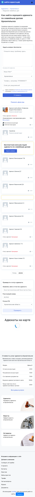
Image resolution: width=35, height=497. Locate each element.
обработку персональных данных (23, 89)
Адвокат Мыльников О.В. (16, 216)
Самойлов (12, 131)
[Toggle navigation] (32, 2)
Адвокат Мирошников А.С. (16, 203)
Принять (20, 494)
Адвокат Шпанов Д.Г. (15, 171)
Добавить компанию (7, 459)
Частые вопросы (6, 481)
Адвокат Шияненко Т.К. (16, 243)
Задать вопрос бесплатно (12, 47)
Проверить (17, 310)
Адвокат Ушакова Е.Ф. (15, 229)
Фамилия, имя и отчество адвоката (15, 287)
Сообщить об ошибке (7, 462)
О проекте (4, 465)
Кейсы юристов (6, 475)
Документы (4, 487)
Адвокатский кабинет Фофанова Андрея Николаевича (18, 108)
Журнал (3, 484)
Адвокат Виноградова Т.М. (17, 158)
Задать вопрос (10, 151)
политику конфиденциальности (19, 91)
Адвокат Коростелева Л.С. (17, 258)
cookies (13, 491)
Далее (21, 273)
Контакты (4, 469)
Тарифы (3, 478)
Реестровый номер (9, 294)
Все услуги (6, 120)
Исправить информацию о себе (11, 456)
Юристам (4, 472)
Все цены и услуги (17, 390)
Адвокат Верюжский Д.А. (16, 184)
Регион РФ (6, 301)
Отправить (17, 95)
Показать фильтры (17, 102)
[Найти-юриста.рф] (10, 2)
